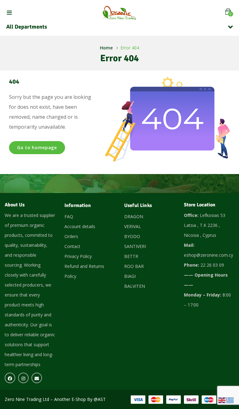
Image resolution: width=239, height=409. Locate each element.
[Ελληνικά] (230, 400)
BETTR (131, 256)
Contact (72, 246)
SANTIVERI (135, 246)
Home (106, 48)
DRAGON (133, 216)
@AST (100, 399)
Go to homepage (37, 147)
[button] (228, 11)
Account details (79, 226)
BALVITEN (134, 286)
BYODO (132, 236)
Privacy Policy (78, 256)
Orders (71, 236)
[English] (222, 400)
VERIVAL (132, 226)
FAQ (68, 216)
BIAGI (130, 276)
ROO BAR (134, 266)
